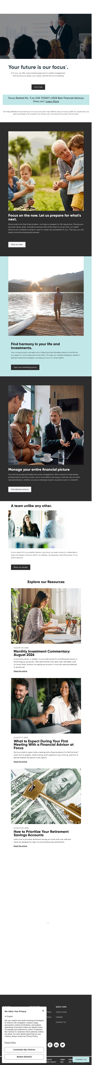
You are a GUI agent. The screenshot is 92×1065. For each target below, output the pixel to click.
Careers (59, 1017)
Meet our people (21, 567)
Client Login (61, 1012)
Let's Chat (38, 87)
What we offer (17, 244)
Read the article (20, 671)
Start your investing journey (25, 367)
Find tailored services (19, 489)
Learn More (52, 101)
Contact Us (81, 1059)
